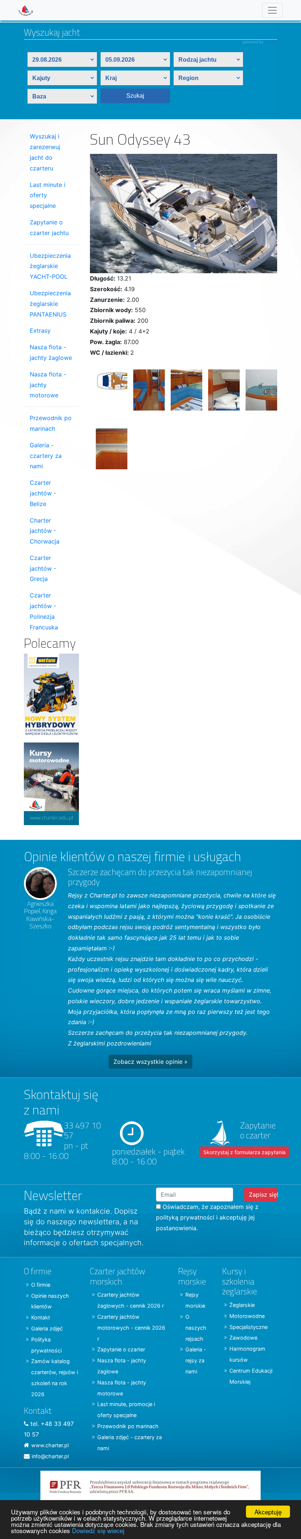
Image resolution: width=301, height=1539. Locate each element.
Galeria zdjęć (47, 1328)
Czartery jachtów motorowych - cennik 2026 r (131, 1328)
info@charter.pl (50, 1456)
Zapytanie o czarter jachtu (49, 227)
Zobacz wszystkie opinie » (150, 1061)
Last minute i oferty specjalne (47, 195)
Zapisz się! (263, 1194)
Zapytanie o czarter (121, 1349)
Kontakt (40, 1317)
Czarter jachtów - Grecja (43, 568)
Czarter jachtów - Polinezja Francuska (44, 611)
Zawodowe (243, 1337)
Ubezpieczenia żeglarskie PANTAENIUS (50, 303)
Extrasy (40, 330)
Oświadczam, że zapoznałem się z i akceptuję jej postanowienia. (207, 1217)
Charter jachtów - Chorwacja (44, 531)
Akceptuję (268, 1511)
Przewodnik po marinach (51, 423)
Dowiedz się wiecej (98, 1530)
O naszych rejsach (195, 1328)
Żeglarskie (242, 1305)
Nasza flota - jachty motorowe (48, 385)
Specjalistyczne (248, 1327)
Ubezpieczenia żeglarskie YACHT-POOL (50, 266)
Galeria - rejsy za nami (195, 1360)
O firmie (40, 1285)
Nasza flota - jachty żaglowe (51, 352)
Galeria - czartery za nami (46, 455)
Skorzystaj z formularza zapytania (244, 1152)
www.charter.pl (50, 1445)
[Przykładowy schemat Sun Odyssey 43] (108, 393)
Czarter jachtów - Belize (43, 493)
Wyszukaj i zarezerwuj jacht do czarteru (45, 152)
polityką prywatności (185, 1217)
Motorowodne (247, 1316)
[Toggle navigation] (272, 10)
